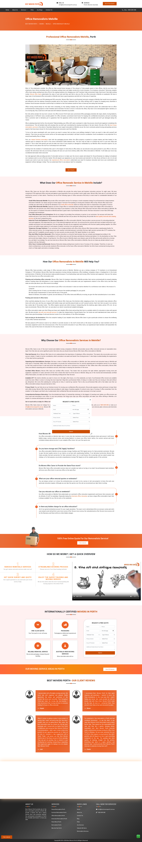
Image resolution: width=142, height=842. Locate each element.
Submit (71, 431)
